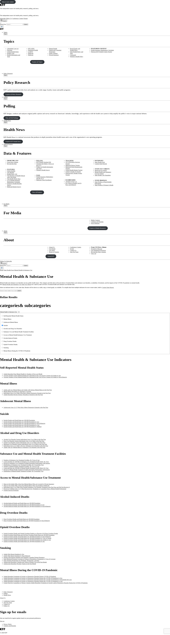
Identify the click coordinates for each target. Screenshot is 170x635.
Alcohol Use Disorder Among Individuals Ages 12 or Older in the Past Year (25, 439)
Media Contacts (95, 220)
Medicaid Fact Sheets (101, 170)
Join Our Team (74, 252)
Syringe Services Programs (11, 490)
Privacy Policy (8, 624)
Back (5, 34)
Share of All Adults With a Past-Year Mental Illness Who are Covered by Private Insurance (29, 484)
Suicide (6, 325)
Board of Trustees (54, 252)
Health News (7, 120)
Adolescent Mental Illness (10, 322)
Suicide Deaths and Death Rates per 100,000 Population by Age (21, 425)
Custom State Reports (101, 164)
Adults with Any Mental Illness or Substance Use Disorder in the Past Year (24, 447)
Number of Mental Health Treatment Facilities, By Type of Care (21, 466)
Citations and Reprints (97, 222)
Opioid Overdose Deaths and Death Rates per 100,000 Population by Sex (24, 541)
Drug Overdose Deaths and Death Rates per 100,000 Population (21, 519)
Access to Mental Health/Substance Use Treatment (17, 335)
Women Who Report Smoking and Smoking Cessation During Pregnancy (24, 557)
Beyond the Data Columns (98, 252)
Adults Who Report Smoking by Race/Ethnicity (17, 556)
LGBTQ (30, 52)
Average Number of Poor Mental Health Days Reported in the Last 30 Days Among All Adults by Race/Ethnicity (35, 377)
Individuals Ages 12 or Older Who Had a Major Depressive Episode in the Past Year (27, 393)
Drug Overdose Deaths (10, 341)
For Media (6, 204)
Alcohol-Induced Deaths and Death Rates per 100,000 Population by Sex (24, 505)
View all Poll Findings (12, 118)
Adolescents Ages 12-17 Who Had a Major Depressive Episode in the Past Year (26, 407)
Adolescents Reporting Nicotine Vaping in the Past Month (20, 564)
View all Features (37, 192)
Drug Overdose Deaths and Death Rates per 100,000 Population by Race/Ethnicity (27, 520)
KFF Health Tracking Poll (43, 162)
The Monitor (10, 172)
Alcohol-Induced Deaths (10, 338)
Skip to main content (8, 2)
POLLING (39, 160)
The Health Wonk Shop (13, 179)
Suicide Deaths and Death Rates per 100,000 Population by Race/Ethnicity (24, 423)
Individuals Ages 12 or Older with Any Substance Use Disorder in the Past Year (26, 446)
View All (93, 253)
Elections (9, 50)
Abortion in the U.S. (71, 181)
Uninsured (73, 55)
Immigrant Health (33, 50)
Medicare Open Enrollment (44, 180)
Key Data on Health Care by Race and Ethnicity (74, 184)
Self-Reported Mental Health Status (13, 316)
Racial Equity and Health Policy (75, 49)
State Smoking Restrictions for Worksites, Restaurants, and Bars (21, 560)
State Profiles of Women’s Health (104, 185)
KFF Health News (9, 137)
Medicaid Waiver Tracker (73, 165)
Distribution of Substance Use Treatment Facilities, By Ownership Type (24, 465)
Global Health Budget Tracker (74, 170)
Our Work (52, 250)
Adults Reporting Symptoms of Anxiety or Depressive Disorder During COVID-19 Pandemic (30, 576)
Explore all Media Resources (98, 228)
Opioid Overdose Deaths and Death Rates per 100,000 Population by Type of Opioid (27, 538)
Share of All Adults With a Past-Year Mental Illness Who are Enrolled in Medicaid (26, 485)
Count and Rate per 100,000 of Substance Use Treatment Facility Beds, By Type (26, 461)
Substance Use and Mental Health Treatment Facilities (19, 332)
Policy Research (8, 73)
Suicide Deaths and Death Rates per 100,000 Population (19, 420)
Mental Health (53, 48)
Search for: (3, 24)
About (5, 231)
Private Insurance (54, 55)
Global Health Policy (13, 52)
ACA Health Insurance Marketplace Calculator (13, 181)
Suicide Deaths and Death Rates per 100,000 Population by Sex (21, 422)
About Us (52, 247)
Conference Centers (17, 18)
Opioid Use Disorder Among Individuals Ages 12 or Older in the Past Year (24, 442)
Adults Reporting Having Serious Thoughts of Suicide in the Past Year (23, 394)
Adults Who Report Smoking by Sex (14, 554)
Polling (6, 97)
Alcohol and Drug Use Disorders (12, 328)
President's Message (96, 249)
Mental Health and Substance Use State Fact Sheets (16, 284)
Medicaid (30, 53)
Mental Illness (7, 319)
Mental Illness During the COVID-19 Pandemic (17, 351)
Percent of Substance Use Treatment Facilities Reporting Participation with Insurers (27, 463)
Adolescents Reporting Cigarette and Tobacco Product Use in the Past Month (25, 562)
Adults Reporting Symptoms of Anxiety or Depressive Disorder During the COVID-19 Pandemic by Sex (33, 578)
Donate (26, 18)
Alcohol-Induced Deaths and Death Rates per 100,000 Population (22, 503)
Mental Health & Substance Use (23, 270)
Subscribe (2, 18)
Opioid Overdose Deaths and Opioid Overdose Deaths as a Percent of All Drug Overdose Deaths (31, 533)
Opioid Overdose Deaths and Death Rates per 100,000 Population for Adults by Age (27, 540)
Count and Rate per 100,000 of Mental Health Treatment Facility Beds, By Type (26, 468)
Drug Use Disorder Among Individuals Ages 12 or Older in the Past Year (24, 441)
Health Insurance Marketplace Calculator (102, 50)
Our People (52, 249)
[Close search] (2, 26)
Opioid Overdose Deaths (10, 344)
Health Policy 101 (12, 174)
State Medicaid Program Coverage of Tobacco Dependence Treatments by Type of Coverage (29, 559)
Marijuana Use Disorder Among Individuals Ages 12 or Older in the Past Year (25, 444)
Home (1, 270)
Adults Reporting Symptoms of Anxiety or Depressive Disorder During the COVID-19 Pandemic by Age (33, 581)
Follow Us (9, 18)
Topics (5, 32)
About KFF (51, 256)
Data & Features (8, 144)
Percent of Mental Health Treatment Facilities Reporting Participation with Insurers (27, 469)
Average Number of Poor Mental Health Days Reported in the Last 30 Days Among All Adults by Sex (32, 375)
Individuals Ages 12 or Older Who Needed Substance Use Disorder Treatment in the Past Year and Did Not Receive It (37, 487)
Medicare (30, 55)
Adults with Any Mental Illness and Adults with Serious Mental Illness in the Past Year (28, 390)
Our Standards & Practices (98, 250)
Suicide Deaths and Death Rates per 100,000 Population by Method (22, 426)
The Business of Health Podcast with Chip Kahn (16, 176)
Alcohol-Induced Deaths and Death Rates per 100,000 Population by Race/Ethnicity (27, 506)
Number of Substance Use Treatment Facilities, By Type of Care (22, 460)
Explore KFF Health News (13, 141)
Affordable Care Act (13, 48)
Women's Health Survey (43, 170)
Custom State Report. (108, 287)
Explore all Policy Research (13, 94)
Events (72, 249)
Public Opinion (53, 53)
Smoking (6, 347)
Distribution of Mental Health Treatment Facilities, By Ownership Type (23, 471)
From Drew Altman (12, 162)
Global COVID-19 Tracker (73, 171)
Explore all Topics (37, 62)
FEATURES (11, 169)
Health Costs (10, 53)
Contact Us (73, 250)
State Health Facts (100, 162)
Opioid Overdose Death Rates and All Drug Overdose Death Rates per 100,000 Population (29, 535)
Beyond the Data (12, 164)
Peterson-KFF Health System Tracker (101, 52)
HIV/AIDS (31, 48)
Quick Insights (11, 171)
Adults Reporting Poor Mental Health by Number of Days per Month (23, 374)
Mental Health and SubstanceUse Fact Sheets (103, 172)
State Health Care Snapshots (103, 175)
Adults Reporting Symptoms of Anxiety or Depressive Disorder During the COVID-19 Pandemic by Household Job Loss (38, 579)
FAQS (38, 175)
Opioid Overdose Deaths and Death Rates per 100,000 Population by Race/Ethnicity (27, 536)
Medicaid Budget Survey (14, 187)
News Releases (95, 223)
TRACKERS (70, 160)
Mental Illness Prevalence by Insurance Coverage (17, 391)
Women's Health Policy (76, 56)
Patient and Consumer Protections (55, 51)
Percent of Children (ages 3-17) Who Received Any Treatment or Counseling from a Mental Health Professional (35, 489)
